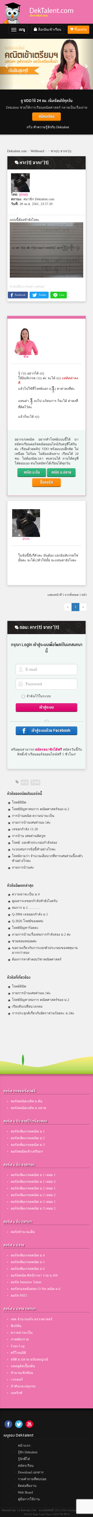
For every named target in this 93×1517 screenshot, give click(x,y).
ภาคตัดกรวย (20, 1339)
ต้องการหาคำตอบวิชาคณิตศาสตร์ (37, 959)
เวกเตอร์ (17, 1379)
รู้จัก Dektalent (27, 1452)
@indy (23, 194)
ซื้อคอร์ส (80, 29)
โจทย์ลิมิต (19, 802)
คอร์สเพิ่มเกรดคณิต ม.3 (28, 1145)
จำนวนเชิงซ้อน (22, 1373)
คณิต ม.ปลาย (61, 472)
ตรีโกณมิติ (18, 1353)
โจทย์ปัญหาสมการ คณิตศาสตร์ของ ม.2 (40, 809)
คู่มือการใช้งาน (29, 1499)
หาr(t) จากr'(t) (61, 151)
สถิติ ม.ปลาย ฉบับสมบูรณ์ (29, 1359)
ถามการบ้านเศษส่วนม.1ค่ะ (31, 822)
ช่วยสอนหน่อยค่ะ (24, 941)
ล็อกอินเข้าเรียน (49, 29)
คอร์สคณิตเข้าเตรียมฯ (27, 1151)
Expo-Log (18, 1346)
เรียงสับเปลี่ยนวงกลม (27, 1006)
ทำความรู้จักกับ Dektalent (51, 127)
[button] (7, 63)
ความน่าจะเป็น (22, 1332)
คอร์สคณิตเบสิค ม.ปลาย (28, 1108)
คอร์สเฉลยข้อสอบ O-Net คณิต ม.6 (35, 1289)
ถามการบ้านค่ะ (23, 867)
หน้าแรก (24, 1445)
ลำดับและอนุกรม (23, 1386)
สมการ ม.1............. (26, 907)
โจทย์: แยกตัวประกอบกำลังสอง (34, 842)
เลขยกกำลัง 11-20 (25, 829)
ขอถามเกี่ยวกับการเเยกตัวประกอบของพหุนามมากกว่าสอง (45, 950)
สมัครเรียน (47, 116)
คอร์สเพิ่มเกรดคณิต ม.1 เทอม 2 (33, 1181)
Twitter (42, 294)
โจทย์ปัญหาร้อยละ (25, 928)
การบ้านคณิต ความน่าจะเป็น (33, 816)
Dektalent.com (17, 151)
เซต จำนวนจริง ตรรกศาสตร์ (31, 1319)
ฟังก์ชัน (16, 1326)
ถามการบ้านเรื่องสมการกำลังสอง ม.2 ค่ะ (41, 934)
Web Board (25, 1492)
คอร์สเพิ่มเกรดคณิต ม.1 (28, 1131)
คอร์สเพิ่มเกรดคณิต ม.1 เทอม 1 (33, 1175)
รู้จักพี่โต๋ (24, 1459)
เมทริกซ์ (16, 1393)
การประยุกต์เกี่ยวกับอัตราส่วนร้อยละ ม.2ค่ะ (43, 1013)
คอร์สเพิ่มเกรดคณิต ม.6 (28, 1269)
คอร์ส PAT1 (19, 1295)
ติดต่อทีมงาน (27, 1486)
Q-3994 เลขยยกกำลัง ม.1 (30, 914)
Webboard (37, 151)
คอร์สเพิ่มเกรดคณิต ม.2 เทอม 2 (33, 1195)
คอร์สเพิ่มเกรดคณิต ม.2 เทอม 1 (33, 1188)
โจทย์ (35, 782)
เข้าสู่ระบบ (46, 707)
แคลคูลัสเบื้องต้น (23, 1366)
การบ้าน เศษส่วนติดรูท (28, 836)
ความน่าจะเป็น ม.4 (26, 894)
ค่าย (25, 782)
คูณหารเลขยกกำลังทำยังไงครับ (34, 901)
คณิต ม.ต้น (32, 472)
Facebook (20, 294)
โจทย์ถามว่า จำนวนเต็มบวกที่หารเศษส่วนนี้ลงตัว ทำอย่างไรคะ (47, 858)
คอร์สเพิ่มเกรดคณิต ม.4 (28, 1255)
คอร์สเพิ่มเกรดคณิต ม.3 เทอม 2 (33, 1208)
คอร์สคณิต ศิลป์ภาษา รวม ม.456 (34, 1275)
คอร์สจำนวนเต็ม (23, 1232)
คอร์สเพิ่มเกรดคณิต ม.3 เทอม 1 (33, 1202)
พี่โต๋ (26, 356)
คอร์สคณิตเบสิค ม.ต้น (26, 1101)
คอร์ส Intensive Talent (26, 1282)
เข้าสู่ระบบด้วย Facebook (51, 730)
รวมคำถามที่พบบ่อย (32, 1479)
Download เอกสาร (31, 1472)
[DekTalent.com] (14, 12)
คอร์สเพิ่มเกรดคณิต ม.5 (28, 1262)
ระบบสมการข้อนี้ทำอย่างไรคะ (34, 849)
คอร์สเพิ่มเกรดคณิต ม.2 (28, 1138)
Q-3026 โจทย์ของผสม (27, 921)
